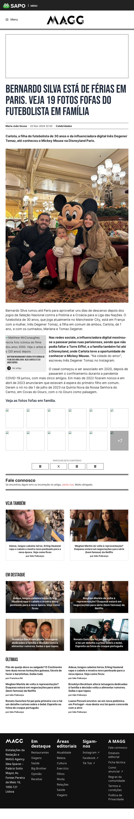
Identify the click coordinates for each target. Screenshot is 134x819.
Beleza (61, 758)
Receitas (36, 779)
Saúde (35, 763)
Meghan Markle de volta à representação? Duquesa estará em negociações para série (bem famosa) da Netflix (99, 548)
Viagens (36, 758)
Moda (61, 779)
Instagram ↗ (91, 752)
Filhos (61, 774)
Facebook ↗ (90, 758)
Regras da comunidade (116, 779)
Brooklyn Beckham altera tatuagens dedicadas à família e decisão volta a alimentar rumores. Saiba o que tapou (35, 643)
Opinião (36, 774)
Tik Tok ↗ (89, 763)
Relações (63, 784)
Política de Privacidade (116, 797)
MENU (34, 5)
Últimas (12, 659)
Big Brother (38, 768)
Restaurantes (40, 752)
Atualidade (64, 752)
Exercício (63, 768)
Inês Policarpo (37, 556)
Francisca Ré (16, 678)
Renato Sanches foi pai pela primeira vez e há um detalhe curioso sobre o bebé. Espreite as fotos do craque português (99, 643)
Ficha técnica (116, 762)
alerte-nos (68, 484)
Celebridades (64, 125)
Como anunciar (115, 769)
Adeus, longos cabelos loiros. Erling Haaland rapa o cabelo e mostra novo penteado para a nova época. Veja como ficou (35, 548)
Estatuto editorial (114, 755)
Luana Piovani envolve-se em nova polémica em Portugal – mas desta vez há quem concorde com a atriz (98, 704)
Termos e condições (115, 788)
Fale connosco (117, 747)
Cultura (62, 763)
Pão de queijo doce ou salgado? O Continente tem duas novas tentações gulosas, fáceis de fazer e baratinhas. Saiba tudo (34, 670)
